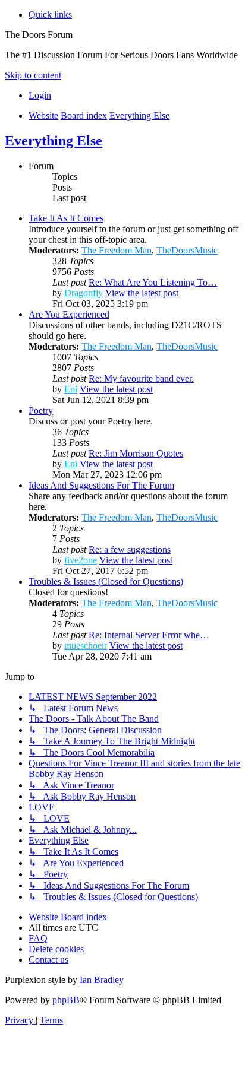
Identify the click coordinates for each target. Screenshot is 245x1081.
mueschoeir (85, 646)
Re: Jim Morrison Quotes (136, 453)
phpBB (66, 1000)
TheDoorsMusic (187, 250)
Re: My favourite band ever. (141, 378)
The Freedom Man (116, 250)
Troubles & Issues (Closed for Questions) (106, 581)
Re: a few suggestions (130, 549)
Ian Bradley (102, 980)
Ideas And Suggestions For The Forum (101, 485)
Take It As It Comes (66, 218)
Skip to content (33, 75)
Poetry (41, 410)
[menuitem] (40, 95)
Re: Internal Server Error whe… (149, 635)
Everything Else (53, 140)
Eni (70, 389)
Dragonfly (83, 293)
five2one (80, 560)
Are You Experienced (69, 314)
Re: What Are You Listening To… (153, 282)
